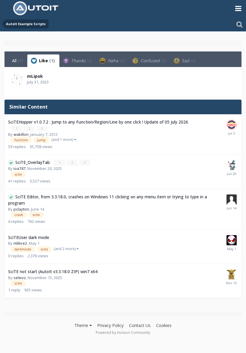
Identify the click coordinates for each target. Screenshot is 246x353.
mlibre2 (20, 243)
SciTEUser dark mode (28, 237)
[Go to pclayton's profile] (231, 199)
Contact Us (140, 325)
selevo (20, 277)
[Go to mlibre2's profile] (231, 240)
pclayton (21, 209)
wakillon (21, 134)
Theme (81, 325)
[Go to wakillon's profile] (231, 125)
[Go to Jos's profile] (231, 274)
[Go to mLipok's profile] (17, 79)
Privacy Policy (110, 325)
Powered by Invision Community (123, 332)
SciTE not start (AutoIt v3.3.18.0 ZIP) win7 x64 (53, 271)
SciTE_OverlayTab (33, 162)
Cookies (164, 325)
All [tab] (17, 60)
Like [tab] (46, 60)
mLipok (35, 76)
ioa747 (20, 168)
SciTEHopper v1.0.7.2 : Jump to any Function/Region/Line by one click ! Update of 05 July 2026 (98, 122)
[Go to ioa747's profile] (231, 165)
